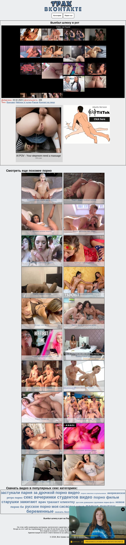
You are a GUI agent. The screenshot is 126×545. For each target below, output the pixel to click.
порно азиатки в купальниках (93, 493)
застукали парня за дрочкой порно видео (40, 492)
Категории (57, 15)
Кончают (11, 102)
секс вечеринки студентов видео (58, 497)
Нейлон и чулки (24, 102)
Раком (35, 102)
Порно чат (69, 15)
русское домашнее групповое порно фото (95, 502)
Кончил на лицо (47, 102)
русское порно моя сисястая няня (54, 507)
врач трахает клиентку (56, 502)
